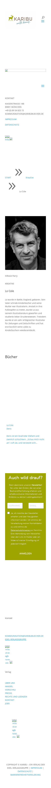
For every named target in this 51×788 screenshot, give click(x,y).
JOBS (7, 703)
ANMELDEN (25, 553)
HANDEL (9, 686)
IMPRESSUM (11, 119)
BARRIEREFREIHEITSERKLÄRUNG (25, 774)
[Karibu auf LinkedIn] (13, 139)
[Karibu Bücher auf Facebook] (8, 139)
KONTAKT (9, 700)
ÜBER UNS (10, 683)
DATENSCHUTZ (12, 124)
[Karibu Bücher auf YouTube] (11, 139)
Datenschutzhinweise (20, 530)
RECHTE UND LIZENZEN (16, 696)
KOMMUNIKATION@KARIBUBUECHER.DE (24, 636)
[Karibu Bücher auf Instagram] (6, 139)
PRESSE (8, 693)
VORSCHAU (10, 689)
